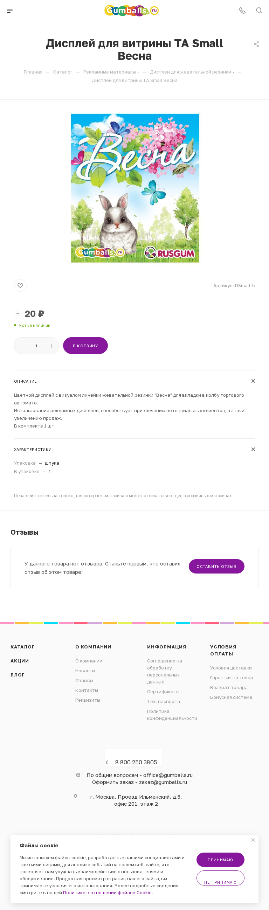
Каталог (23, 646)
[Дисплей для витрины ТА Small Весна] (134, 188)
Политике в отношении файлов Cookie (107, 892)
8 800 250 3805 (136, 762)
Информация (166, 646)
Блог (18, 675)
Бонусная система (231, 697)
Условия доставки (231, 668)
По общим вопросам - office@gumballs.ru (140, 775)
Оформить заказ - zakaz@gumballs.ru (139, 782)
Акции (20, 661)
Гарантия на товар (231, 677)
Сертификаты (163, 691)
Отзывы (84, 680)
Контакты (86, 690)
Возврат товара (229, 687)
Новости (85, 670)
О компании (93, 646)
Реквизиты (87, 700)
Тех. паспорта (163, 701)
